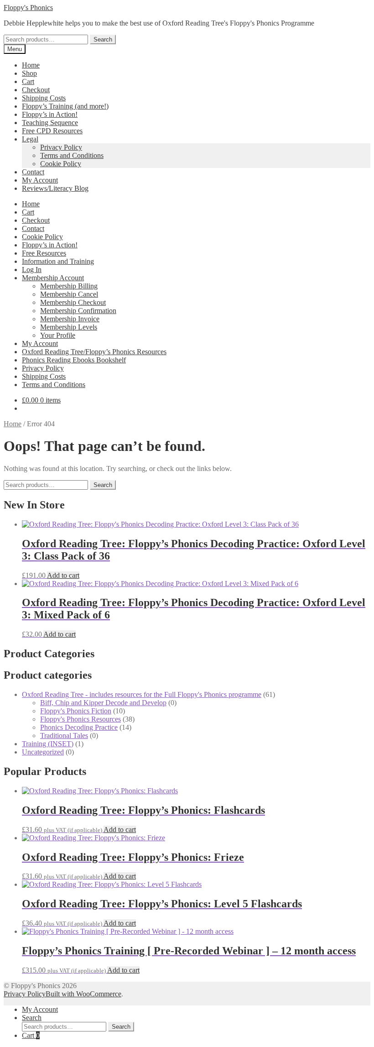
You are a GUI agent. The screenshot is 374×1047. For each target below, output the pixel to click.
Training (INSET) (47, 744)
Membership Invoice (69, 319)
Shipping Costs (44, 98)
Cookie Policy (60, 164)
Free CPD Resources (52, 131)
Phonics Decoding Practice (79, 727)
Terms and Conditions (72, 155)
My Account (40, 180)
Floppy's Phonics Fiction (75, 711)
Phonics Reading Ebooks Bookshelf (74, 360)
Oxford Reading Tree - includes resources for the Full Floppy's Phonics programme (141, 694)
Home (31, 65)
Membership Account (53, 278)
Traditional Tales (64, 735)
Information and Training (58, 261)
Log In (32, 269)
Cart (28, 81)
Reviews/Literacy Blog (55, 188)
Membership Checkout (73, 302)
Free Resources (44, 253)
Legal (30, 139)
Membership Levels (68, 327)
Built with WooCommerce (83, 994)
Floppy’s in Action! (50, 114)
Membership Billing (69, 286)
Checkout (36, 90)
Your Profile (57, 335)
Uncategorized (43, 752)
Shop (29, 73)
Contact (33, 172)
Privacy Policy (61, 147)
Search (103, 39)
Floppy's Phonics (28, 7)
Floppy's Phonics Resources (80, 719)
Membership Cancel (69, 294)
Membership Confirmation (78, 310)
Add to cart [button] (63, 575)
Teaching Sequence (50, 122)
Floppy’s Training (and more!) (65, 106)
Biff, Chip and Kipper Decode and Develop (103, 703)
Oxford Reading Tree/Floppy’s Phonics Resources (94, 352)
